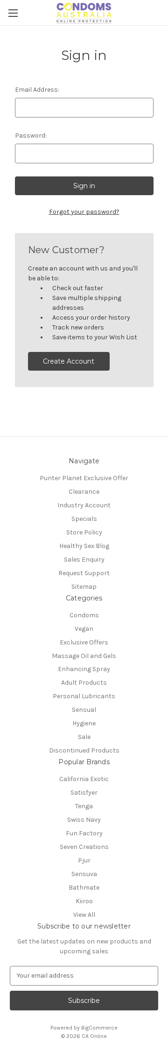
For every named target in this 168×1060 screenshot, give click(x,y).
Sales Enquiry (84, 559)
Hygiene (84, 723)
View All (84, 915)
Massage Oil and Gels (84, 656)
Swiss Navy (84, 820)
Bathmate (84, 888)
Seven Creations (84, 847)
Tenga (84, 806)
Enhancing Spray (84, 669)
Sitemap (84, 587)
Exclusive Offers (84, 642)
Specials (84, 519)
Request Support (84, 573)
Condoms (84, 615)
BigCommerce (99, 1027)
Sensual (84, 710)
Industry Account (84, 505)
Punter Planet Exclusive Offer (84, 478)
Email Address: (37, 90)
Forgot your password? (84, 212)
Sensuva (84, 874)
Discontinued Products (84, 750)
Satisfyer (84, 793)
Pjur (84, 860)
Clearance (84, 492)
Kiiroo (84, 901)
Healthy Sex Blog (84, 546)
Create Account (68, 361)
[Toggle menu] (13, 13)
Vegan (84, 629)
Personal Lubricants (84, 696)
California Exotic (84, 779)
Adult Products (84, 683)
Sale (84, 737)
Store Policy (84, 532)
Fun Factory (84, 833)
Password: (31, 135)
